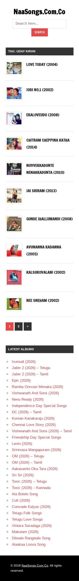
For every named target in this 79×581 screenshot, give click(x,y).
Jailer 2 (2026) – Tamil (30, 374)
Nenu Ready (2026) (28, 399)
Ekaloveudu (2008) (42, 115)
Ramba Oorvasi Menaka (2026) (37, 387)
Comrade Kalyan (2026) (31, 507)
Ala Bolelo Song (25, 494)
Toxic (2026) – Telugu (29, 481)
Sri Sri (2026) (23, 475)
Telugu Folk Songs (27, 513)
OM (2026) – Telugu (28, 456)
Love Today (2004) (41, 64)
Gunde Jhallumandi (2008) (49, 219)
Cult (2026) (21, 500)
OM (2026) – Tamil (27, 462)
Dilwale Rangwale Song (31, 538)
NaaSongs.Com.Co (39, 12)
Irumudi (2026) (24, 362)
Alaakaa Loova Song (28, 544)
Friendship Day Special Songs (36, 437)
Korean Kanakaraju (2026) (33, 418)
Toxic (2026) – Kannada (31, 488)
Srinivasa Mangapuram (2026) (36, 450)
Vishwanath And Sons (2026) (35, 393)
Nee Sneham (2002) (42, 300)
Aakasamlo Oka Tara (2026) (35, 469)
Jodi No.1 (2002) (39, 89)
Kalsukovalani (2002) (45, 272)
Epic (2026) (21, 380)
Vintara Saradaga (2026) (32, 526)
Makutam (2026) (25, 532)
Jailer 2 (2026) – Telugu (31, 368)
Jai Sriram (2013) (41, 190)
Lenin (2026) (22, 444)
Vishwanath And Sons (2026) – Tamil (42, 431)
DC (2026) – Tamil (26, 412)
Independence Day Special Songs (39, 406)
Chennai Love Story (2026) (34, 425)
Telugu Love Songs (27, 519)
